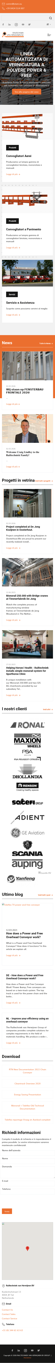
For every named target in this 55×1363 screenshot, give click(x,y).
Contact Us (7, 1309)
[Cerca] (50, 17)
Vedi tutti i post (44, 895)
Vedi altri (47, 709)
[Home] (13, 34)
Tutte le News (46, 343)
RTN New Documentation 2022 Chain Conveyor (27, 1071)
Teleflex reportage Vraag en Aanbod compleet (27, 1119)
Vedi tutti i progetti (43, 481)
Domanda (7, 1166)
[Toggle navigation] (49, 34)
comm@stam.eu (14, 3)
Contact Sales (8, 1314)
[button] (27, 1248)
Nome (5, 1158)
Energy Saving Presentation (27, 1094)
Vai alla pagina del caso (26, 91)
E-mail (5, 1180)
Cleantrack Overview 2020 (28, 1083)
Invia (7, 1211)
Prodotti (12, 147)
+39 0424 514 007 (15, 8)
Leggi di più (12, 174)
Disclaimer (27, 1357)
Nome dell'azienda (11, 1150)
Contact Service (9, 1318)
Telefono (6, 1188)
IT (48, 24)
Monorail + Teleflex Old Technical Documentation (27, 1107)
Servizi (12, 294)
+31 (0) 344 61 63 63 (12, 1330)
